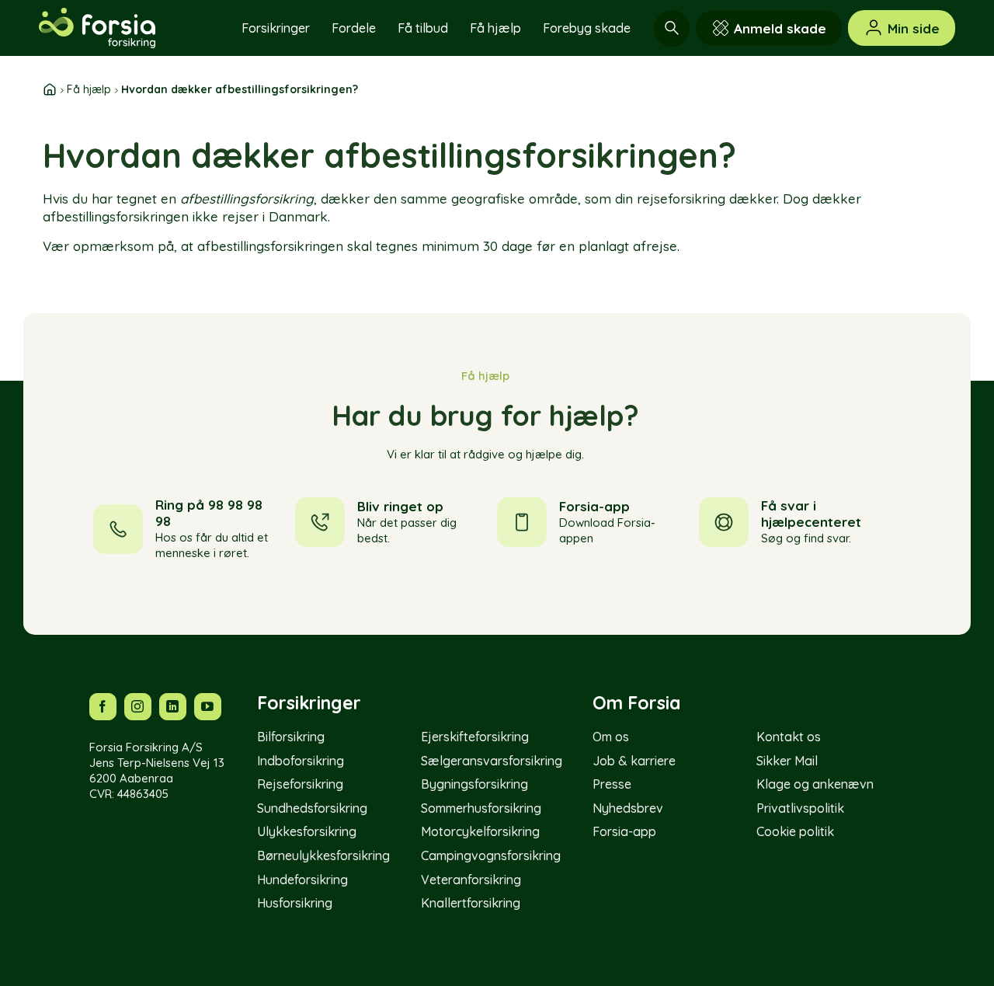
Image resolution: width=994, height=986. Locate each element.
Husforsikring (294, 903)
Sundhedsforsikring (312, 808)
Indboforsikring (300, 760)
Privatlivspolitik (800, 808)
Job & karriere (634, 760)
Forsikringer (276, 28)
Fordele (354, 28)
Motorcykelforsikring (480, 831)
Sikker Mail (787, 760)
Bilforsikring (291, 736)
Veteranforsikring (471, 879)
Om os (611, 736)
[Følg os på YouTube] (207, 706)
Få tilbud (423, 28)
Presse (612, 784)
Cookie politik (795, 831)
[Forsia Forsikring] (116, 28)
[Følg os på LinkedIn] (172, 706)
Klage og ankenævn (815, 784)
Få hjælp (495, 28)
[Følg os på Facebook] (102, 706)
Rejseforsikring (300, 784)
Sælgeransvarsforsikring (491, 760)
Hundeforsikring (302, 879)
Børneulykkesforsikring (323, 855)
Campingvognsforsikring (491, 855)
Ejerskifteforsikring (475, 736)
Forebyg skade (587, 28)
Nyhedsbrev (628, 808)
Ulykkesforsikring (306, 831)
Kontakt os (788, 736)
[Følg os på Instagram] (137, 706)
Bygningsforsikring (474, 784)
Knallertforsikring (470, 903)
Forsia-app (624, 831)
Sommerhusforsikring (481, 808)
